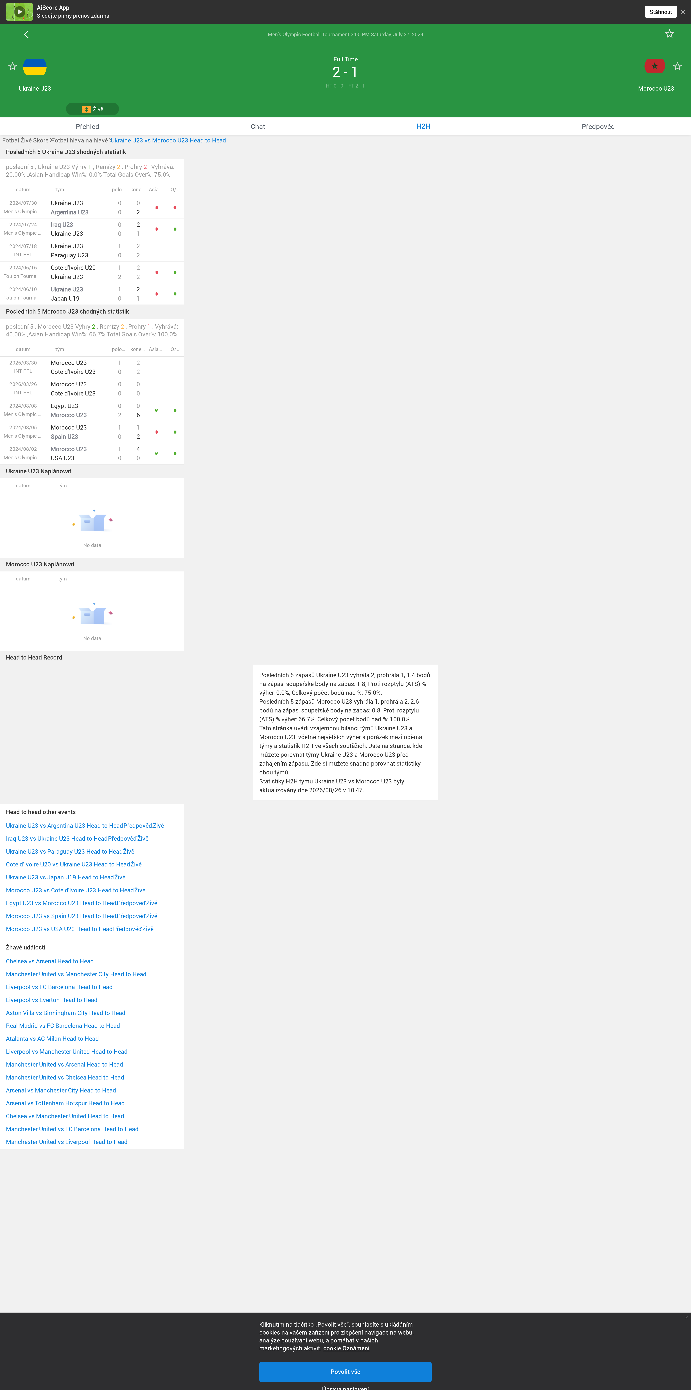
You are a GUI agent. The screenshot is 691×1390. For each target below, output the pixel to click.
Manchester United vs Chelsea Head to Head (65, 1077)
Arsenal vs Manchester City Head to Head (61, 1090)
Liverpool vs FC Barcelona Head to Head (59, 987)
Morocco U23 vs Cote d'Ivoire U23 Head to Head (70, 890)
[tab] (87, 126)
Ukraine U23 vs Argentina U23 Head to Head (64, 825)
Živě (158, 825)
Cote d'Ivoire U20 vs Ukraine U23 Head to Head (68, 864)
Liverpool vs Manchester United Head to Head (67, 1051)
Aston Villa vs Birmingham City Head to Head (65, 1013)
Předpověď (137, 825)
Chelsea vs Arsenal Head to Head (50, 961)
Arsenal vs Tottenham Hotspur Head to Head (65, 1103)
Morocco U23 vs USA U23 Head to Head (59, 929)
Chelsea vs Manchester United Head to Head (65, 1116)
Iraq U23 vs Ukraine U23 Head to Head (57, 838)
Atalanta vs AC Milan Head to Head (52, 1038)
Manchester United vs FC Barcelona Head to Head (72, 1129)
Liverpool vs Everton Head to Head (52, 1000)
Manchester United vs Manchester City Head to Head (76, 974)
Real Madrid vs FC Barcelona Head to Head (63, 1025)
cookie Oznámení (346, 1348)
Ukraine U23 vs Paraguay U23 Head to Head (64, 851)
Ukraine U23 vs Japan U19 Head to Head (60, 877)
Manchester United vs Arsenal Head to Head (64, 1064)
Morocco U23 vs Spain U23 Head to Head (61, 916)
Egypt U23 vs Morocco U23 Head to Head (61, 903)
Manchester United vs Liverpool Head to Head (67, 1142)
